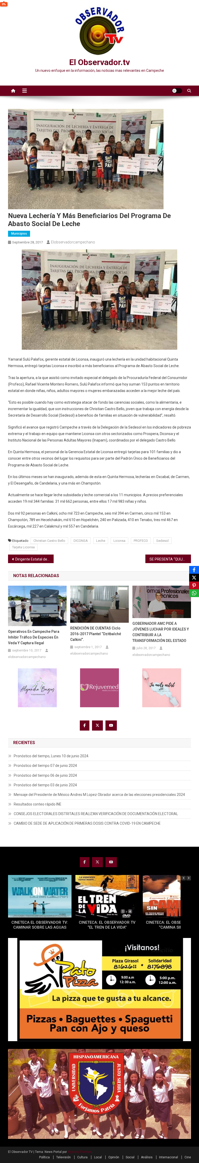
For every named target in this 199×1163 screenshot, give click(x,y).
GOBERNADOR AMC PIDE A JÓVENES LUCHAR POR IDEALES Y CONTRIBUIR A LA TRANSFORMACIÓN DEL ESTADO (160, 632)
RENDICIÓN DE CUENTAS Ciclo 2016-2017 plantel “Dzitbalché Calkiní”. (95, 634)
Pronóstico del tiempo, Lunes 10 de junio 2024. (51, 756)
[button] (188, 878)
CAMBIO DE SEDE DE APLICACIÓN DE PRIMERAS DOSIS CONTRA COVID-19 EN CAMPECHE (87, 823)
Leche (100, 541)
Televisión (63, 1157)
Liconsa (119, 541)
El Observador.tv (99, 62)
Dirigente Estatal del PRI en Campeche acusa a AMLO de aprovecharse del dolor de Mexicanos (34, 559)
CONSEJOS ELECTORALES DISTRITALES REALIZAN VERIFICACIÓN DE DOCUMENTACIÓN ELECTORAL (96, 814)
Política (44, 1157)
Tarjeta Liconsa (23, 547)
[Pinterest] (194, 585)
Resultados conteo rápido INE (37, 804)
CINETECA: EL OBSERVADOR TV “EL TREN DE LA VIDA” (107, 925)
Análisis (147, 1157)
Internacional (168, 1157)
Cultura (82, 1157)
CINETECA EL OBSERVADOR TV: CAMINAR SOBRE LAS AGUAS (39, 925)
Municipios (19, 233)
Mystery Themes (80, 1152)
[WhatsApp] (194, 593)
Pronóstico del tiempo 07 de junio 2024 (45, 765)
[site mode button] (177, 90)
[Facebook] (194, 570)
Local (98, 1157)
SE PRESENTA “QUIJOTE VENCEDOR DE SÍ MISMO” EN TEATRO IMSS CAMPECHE (170, 559)
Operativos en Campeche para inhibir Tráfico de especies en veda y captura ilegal (33, 637)
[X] (194, 578)
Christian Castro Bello (49, 541)
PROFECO (141, 541)
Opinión (113, 1157)
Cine (187, 1157)
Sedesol (162, 541)
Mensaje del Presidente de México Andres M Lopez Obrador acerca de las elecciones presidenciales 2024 (99, 795)
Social (130, 1157)
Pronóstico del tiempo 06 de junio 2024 (45, 775)
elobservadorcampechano (73, 242)
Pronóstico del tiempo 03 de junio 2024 (45, 785)
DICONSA (81, 541)
